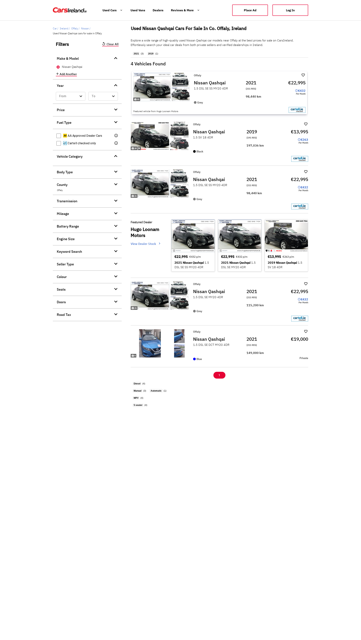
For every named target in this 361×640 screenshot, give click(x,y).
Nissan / (85, 28)
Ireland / (65, 28)
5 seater (138, 405)
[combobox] (70, 96)
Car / (55, 28)
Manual (137, 390)
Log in (290, 10)
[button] (116, 136)
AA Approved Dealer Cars (84, 135)
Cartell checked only (81, 143)
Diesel (137, 383)
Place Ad (250, 10)
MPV (136, 398)
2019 (150, 53)
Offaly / (75, 28)
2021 (136, 53)
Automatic (156, 390)
